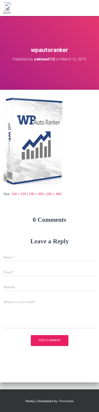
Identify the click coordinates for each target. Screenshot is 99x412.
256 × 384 (54, 194)
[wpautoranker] (32, 140)
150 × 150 (19, 194)
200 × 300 (36, 194)
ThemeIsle (66, 401)
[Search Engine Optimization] (9, 8)
